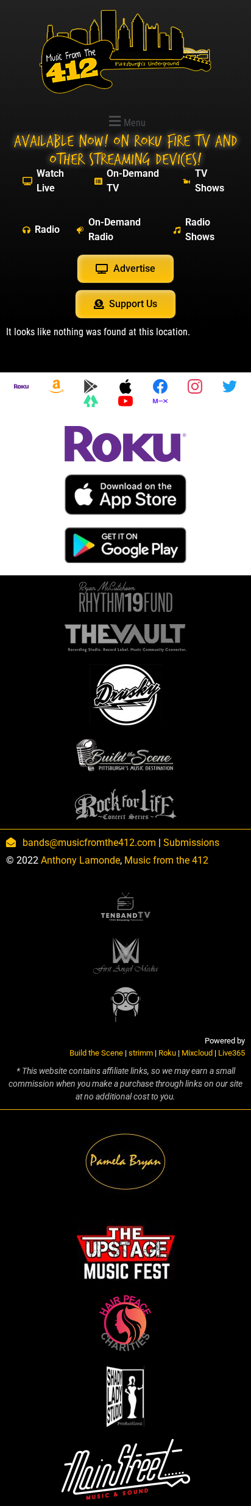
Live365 (231, 1052)
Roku (167, 1052)
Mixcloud (197, 1052)
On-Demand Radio (114, 229)
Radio (47, 229)
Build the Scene (96, 1052)
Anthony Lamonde (80, 860)
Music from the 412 (166, 860)
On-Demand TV (133, 181)
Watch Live (50, 181)
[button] (125, 121)
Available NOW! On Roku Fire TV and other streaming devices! (126, 150)
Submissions (191, 842)
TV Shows (209, 181)
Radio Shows (199, 229)
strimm (141, 1052)
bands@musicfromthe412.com (89, 842)
